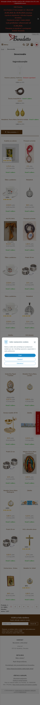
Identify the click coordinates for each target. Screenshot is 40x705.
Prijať (20, 355)
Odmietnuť (20, 363)
